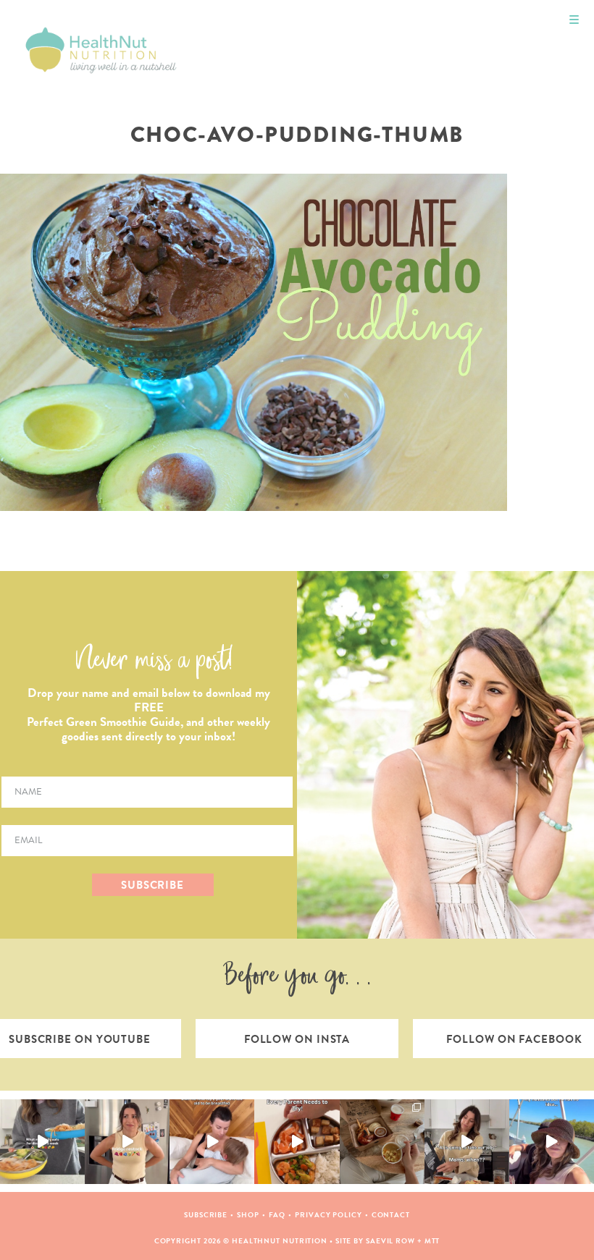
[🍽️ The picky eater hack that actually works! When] (296, 1141)
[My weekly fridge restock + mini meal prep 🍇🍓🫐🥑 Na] (127, 1141)
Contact (391, 1214)
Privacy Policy (328, 1214)
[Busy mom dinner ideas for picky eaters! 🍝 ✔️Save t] (42, 1141)
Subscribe (205, 1214)
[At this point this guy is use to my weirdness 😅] (551, 1141)
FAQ (277, 1214)
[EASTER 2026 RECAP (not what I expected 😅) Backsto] (382, 1141)
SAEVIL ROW (390, 1240)
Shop (248, 1214)
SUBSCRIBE (152, 885)
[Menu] (574, 20)
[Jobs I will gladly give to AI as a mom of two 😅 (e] (466, 1141)
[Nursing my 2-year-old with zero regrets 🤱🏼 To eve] (212, 1141)
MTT (432, 1240)
